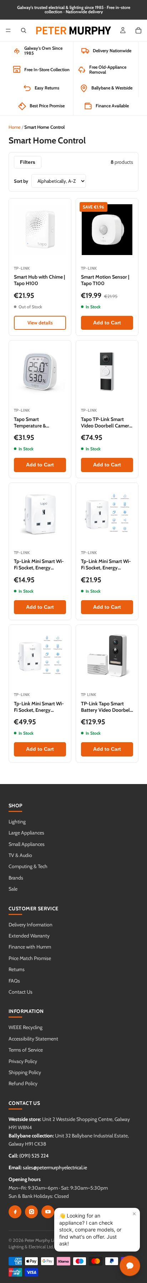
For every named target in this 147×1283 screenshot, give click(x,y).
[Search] (23, 30)
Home (15, 127)
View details (40, 322)
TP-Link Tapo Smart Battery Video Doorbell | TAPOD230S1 (106, 710)
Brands (16, 878)
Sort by (21, 181)
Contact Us (20, 992)
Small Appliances (27, 844)
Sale (13, 889)
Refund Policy (23, 1083)
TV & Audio (20, 855)
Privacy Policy (23, 1061)
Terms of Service (26, 1050)
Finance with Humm (30, 947)
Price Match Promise (30, 958)
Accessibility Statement (33, 1038)
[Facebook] (15, 1211)
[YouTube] (47, 1211)
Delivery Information (30, 924)
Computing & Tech (28, 866)
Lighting (17, 821)
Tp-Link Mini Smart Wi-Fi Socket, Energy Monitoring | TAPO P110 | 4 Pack (39, 713)
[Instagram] (31, 1211)
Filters (27, 162)
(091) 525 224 (34, 1155)
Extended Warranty (29, 935)
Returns (17, 969)
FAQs (14, 981)
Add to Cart (107, 322)
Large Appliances (26, 832)
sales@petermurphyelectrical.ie (55, 1167)
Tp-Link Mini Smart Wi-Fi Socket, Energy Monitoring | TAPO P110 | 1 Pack (39, 571)
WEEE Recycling (25, 1027)
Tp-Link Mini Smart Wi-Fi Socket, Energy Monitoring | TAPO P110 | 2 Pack (106, 571)
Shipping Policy (25, 1072)
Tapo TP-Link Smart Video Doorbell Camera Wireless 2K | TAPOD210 (107, 425)
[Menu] (8, 30)
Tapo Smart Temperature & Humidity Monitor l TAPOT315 (34, 429)
